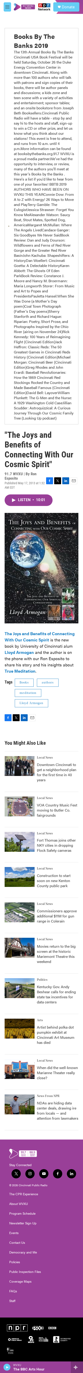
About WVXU (18, 1204)
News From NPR (48, 1096)
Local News (45, 758)
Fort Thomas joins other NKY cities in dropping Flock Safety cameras (56, 845)
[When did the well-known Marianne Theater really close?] (20, 1069)
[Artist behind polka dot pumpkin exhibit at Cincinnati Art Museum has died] (20, 1029)
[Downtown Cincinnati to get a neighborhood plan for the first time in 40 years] (20, 766)
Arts (40, 1020)
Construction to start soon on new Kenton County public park (54, 880)
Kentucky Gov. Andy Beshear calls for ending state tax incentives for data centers (56, 994)
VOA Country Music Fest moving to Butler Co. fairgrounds (57, 810)
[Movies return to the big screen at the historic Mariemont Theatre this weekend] (20, 948)
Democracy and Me (23, 1252)
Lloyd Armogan (31, 703)
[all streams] (77, 1367)
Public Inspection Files (25, 1272)
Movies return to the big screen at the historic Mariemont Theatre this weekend (56, 954)
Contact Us (17, 1242)
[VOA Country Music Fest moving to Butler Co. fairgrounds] (20, 806)
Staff (12, 1301)
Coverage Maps (20, 1281)
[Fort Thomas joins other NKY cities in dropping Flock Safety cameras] (20, 842)
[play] (7, 1367)
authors (48, 682)
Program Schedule (22, 1213)
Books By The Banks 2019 (34, 40)
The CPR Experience (23, 1194)
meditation (28, 693)
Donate (68, 7)
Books (24, 682)
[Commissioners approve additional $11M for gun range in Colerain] (20, 912)
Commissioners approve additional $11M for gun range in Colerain (57, 916)
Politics (42, 980)
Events (14, 1233)
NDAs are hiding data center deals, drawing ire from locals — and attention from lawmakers (57, 1110)
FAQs (13, 1291)
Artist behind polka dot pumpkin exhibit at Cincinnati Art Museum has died (55, 1034)
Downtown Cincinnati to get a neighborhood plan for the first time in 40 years (56, 772)
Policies (14, 1262)
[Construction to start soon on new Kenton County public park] (20, 877)
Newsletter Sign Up (22, 1223)
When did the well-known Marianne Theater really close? (57, 1072)
